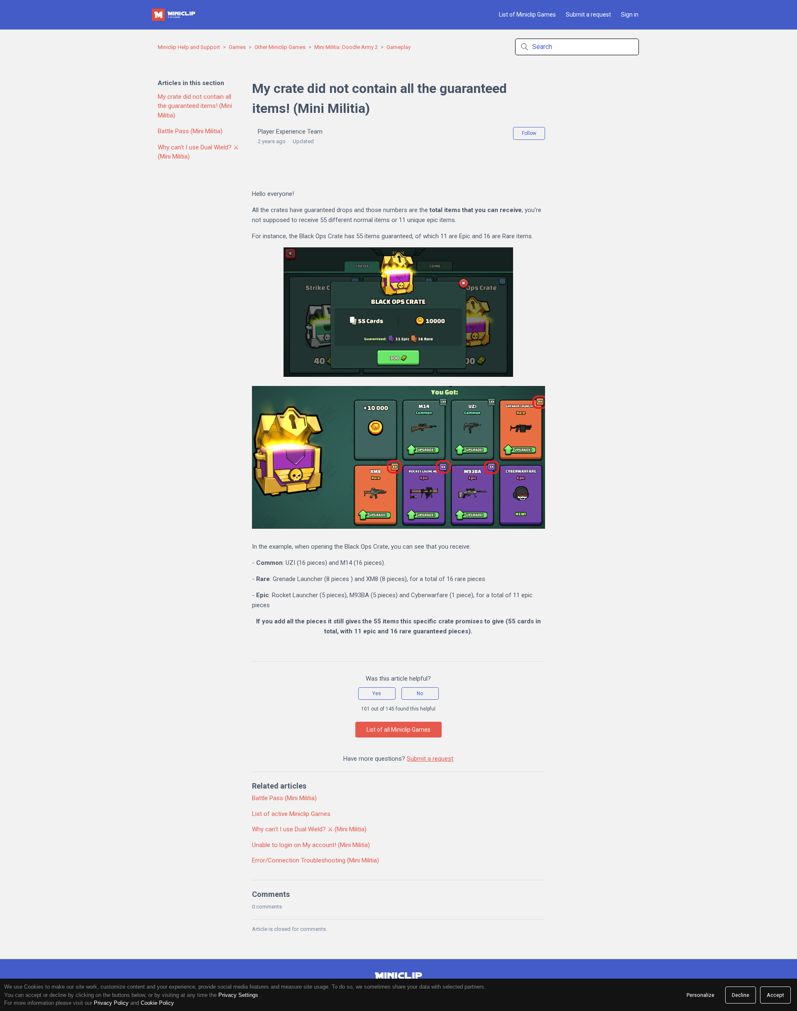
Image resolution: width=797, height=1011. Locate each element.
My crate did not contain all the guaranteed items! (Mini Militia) (195, 106)
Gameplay (398, 47)
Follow (529, 133)
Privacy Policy (111, 1003)
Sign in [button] (629, 14)
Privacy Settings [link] (238, 995)
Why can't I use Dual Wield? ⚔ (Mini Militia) (198, 152)
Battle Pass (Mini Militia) (190, 131)
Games (237, 47)
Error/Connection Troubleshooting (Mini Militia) (315, 860)
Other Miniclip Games (280, 47)
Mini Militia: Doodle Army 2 (346, 47)
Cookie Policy (157, 1003)
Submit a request (588, 14)
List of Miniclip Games (527, 14)
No (420, 693)
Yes (376, 693)
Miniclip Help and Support (189, 47)
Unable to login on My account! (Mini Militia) (311, 845)
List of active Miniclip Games (291, 814)
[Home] (174, 14)
